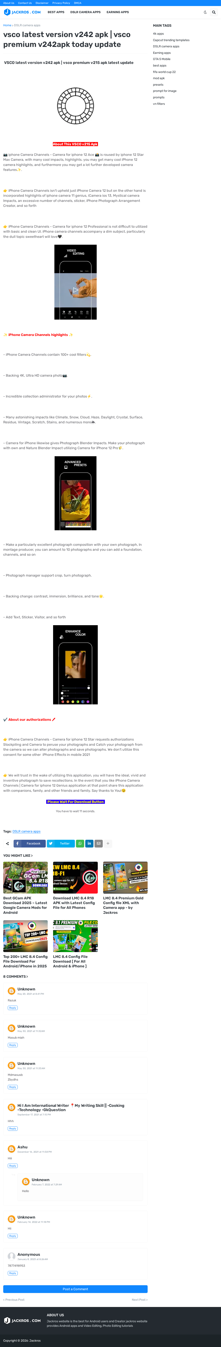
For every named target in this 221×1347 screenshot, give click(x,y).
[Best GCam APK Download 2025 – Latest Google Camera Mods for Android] (25, 878)
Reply (12, 1007)
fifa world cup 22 (164, 72)
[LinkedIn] (89, 843)
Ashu (22, 1147)
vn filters (159, 104)
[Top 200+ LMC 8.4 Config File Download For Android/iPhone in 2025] (25, 936)
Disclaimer (42, 3)
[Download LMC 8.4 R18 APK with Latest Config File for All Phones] (75, 878)
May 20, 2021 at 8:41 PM (30, 994)
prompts (158, 97)
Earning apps (162, 53)
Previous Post (14, 1299)
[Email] (99, 843)
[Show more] (108, 843)
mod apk (159, 78)
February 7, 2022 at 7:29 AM (47, 1184)
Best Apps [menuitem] (56, 12)
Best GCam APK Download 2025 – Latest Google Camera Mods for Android (25, 905)
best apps (159, 65)
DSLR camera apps (27, 25)
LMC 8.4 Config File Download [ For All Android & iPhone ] (70, 961)
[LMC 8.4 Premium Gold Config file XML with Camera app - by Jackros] (125, 878)
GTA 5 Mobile (161, 59)
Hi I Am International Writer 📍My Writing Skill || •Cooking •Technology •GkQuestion (70, 1107)
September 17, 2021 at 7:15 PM (34, 1114)
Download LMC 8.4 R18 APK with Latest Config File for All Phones (74, 903)
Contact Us (25, 3)
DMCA (77, 3)
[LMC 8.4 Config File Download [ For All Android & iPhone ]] (75, 936)
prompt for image (165, 91)
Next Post (138, 1299)
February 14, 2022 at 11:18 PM (33, 1222)
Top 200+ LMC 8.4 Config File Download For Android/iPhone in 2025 (25, 961)
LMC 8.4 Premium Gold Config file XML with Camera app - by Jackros (123, 905)
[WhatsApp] (80, 843)
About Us (8, 3)
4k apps (158, 34)
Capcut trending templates (171, 40)
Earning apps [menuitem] (118, 12)
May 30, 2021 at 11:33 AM (31, 1068)
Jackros (35, 1340)
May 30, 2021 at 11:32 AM (31, 1031)
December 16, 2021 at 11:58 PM (34, 1152)
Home (7, 25)
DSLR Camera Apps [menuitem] (85, 12)
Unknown (26, 989)
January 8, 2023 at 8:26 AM (32, 1259)
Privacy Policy (61, 3)
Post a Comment (75, 1289)
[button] (205, 12)
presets (158, 85)
